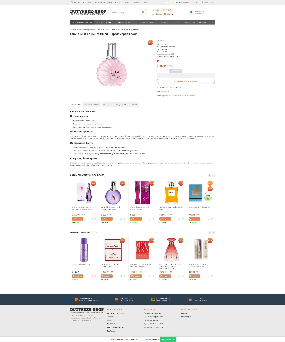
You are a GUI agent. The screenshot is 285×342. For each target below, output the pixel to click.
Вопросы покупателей (115, 327)
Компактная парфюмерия (196, 22)
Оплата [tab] (134, 105)
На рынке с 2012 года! (122, 2)
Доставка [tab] (122, 105)
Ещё (151, 2)
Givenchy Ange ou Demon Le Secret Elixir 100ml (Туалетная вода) (84, 208)
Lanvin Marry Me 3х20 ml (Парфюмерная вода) (109, 265)
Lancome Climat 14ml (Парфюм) (199, 207)
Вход (197, 2)
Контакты (111, 324)
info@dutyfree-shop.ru (155, 327)
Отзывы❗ (89, 2)
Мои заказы (185, 313)
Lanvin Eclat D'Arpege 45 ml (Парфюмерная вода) (198, 265)
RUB (165, 2)
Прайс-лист (111, 331)
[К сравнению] (92, 219)
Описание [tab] (77, 105)
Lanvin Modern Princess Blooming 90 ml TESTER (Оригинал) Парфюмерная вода (170, 266)
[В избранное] (95, 219)
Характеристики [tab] (93, 105)
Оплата (144, 2)
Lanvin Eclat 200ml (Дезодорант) (83, 264)
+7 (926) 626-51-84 (154, 313)
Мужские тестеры (148, 22)
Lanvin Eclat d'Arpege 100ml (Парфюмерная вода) (110, 208)
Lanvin (166, 91)
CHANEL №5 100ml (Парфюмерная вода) (171, 208)
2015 (188, 96)
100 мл (183, 96)
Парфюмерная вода (167, 96)
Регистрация (209, 2)
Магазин (77, 2)
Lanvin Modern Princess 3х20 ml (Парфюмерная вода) (141, 265)
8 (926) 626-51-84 (162, 10)
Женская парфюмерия (82, 22)
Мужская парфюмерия (126, 22)
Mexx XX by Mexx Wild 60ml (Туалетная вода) (139, 208)
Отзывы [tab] (109, 105)
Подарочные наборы (170, 22)
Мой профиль (186, 317)
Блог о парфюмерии (105, 2)
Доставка (135, 2)
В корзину (78, 219)
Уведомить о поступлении (185, 81)
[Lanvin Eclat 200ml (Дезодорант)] (84, 250)
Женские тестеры (104, 22)
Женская (178, 96)
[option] (84, 202)
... (212, 22)
